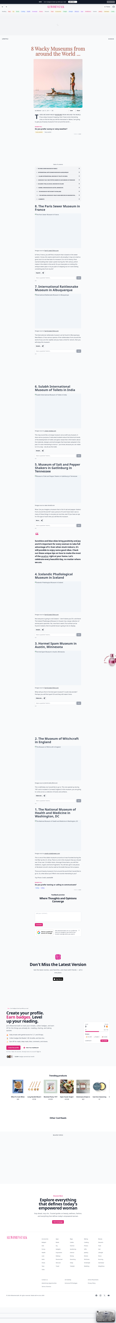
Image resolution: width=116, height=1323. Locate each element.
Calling (42, 888)
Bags (9, 11)
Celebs (112, 11)
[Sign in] (113, 6)
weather (45, 556)
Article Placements (93, 1280)
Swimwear (106, 11)
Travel (57, 1266)
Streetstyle (34, 11)
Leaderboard (88, 1040)
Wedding (4, 11)
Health (28, 11)
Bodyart (44, 1242)
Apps (82, 11)
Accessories (58, 11)
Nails (43, 1259)
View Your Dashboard (32, 1047)
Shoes (43, 1263)
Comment (39, 924)
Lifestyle (71, 11)
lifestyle (5, 39)
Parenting (73, 1259)
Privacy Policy (91, 1283)
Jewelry (100, 11)
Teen (43, 1266)
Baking (86, 1239)
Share (78, 110)
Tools (43, 1269)
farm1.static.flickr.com (51, 251)
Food (52, 11)
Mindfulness (88, 11)
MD (52, 110)
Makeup (58, 1256)
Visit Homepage (58, 1222)
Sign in (39, 1051)
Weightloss (101, 1266)
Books (17, 11)
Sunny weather (39, 132)
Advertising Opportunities (49, 1283)
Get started (104, 1040)
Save (71, 110)
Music (100, 1256)
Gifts (85, 1249)
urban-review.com (50, 431)
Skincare (77, 11)
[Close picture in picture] (98, 1312)
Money (72, 1256)
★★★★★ (111, 39)
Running (100, 1259)
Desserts (47, 11)
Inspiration (59, 1252)
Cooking (23, 11)
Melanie (39, 110)
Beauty (100, 1239)
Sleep (71, 1263)
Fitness (86, 1246)
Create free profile (13, 1047)
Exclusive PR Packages (71, 1283)
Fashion (95, 11)
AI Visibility (68, 1280)
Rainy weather (48, 132)
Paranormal (59, 1259)
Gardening (73, 1249)
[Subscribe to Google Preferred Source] (45, 932)
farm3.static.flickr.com (51, 331)
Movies (41, 11)
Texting (37, 888)
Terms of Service (46, 1286)
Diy (13, 11)
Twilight (65, 11)
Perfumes (87, 1259)
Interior (72, 1252)
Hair (99, 1249)
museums (58, 115)
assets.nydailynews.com (52, 853)
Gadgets (58, 1249)
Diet (43, 1246)
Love (43, 1256)
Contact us (45, 1280)
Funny (43, 1249)
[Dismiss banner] (79, 930)
